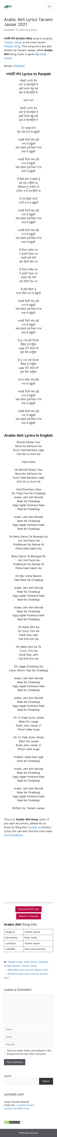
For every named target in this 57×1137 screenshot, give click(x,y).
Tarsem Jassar (13, 42)
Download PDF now (28, 909)
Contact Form (11, 1108)
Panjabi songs (15, 962)
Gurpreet (21, 1105)
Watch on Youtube (28, 916)
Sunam (30, 1105)
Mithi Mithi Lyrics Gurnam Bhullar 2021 (28, 970)
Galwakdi (19, 66)
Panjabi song (12, 46)
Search (7, 1076)
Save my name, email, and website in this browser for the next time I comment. (29, 1052)
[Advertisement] (28, 869)
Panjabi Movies (12, 966)
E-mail (25, 1108)
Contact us (34, 827)
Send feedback (13, 835)
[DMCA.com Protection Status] (12, 1123)
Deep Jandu (30, 962)
